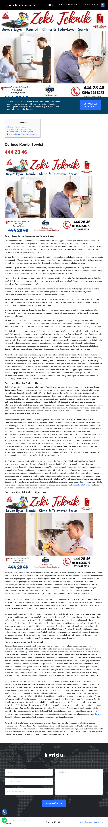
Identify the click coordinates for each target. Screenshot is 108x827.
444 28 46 (90, 105)
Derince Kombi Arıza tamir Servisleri (23, 134)
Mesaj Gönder (54, 803)
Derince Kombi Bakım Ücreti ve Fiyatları (78, 5)
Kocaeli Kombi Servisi (27, 593)
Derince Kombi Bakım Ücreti (19, 129)
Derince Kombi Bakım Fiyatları (21, 132)
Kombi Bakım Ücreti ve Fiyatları (91, 822)
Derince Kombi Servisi (17, 127)
